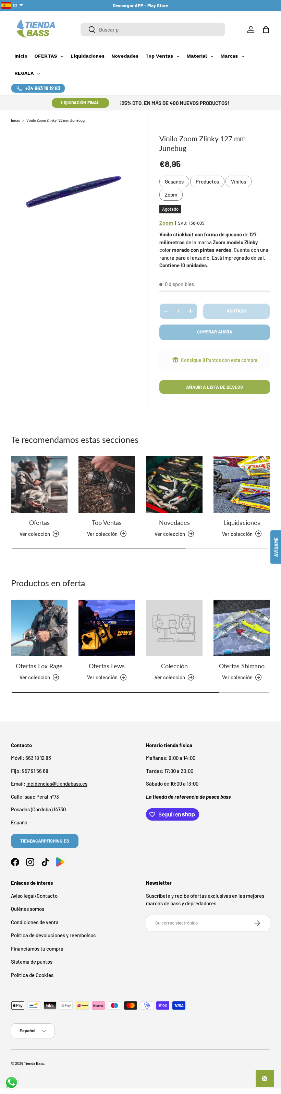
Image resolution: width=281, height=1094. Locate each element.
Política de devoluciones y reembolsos (53, 935)
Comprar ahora (214, 331)
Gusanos (174, 181)
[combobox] (153, 29)
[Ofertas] (39, 484)
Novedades (174, 522)
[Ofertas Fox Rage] (39, 628)
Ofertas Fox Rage (39, 666)
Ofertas (39, 522)
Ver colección (170, 677)
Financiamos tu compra (37, 948)
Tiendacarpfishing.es (44, 841)
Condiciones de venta (35, 922)
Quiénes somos (27, 909)
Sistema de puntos (31, 961)
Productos (207, 181)
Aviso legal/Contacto (34, 896)
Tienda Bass (34, 1063)
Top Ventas (107, 522)
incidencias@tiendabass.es (56, 783)
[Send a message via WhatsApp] (11, 1082)
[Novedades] (174, 484)
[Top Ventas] (106, 484)
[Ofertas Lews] (106, 628)
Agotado (236, 311)
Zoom (171, 194)
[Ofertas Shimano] (241, 628)
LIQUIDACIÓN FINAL (80, 102)
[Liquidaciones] (241, 484)
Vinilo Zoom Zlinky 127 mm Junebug (55, 120)
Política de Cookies (32, 975)
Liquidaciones (241, 522)
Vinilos (238, 181)
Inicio (15, 120)
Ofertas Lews (107, 666)
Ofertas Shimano (242, 666)
